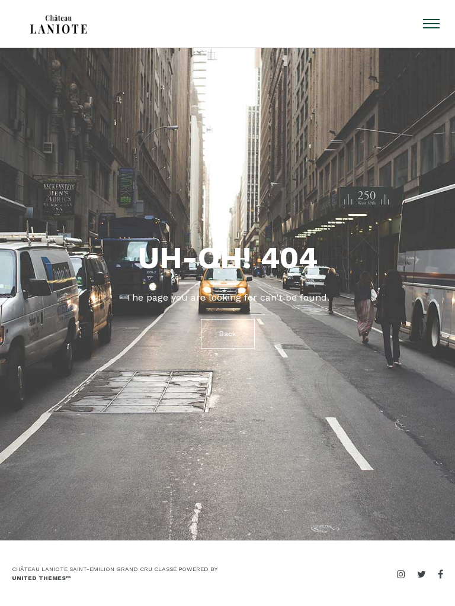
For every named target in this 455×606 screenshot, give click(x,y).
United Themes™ (41, 578)
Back (227, 334)
